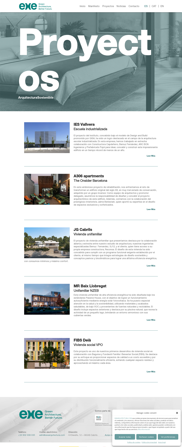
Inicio (82, 6)
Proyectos (108, 6)
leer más (151, 156)
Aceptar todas (125, 437)
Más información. (144, 429)
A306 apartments (89, 176)
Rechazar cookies (146, 437)
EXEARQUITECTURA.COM (123, 418)
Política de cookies (133, 442)
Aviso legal (162, 442)
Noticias (121, 6)
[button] (177, 413)
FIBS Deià (82, 340)
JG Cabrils (83, 229)
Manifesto (94, 6)
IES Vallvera (84, 124)
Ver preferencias (168, 437)
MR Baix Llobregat (90, 286)
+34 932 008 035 (26, 435)
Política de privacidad (149, 442)
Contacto (134, 6)
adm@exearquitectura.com (52, 435)
